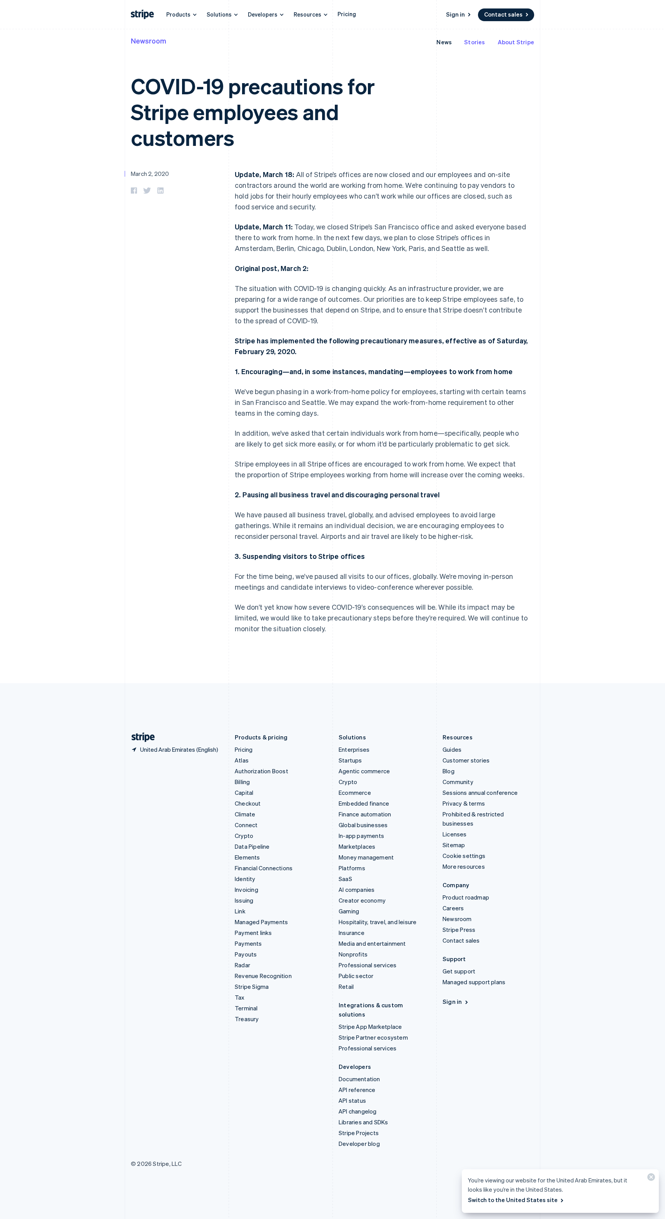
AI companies (356, 889)
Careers (453, 908)
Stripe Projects (359, 1133)
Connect (246, 825)
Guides (452, 749)
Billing (242, 782)
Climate (245, 814)
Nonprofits (353, 954)
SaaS (345, 879)
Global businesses (363, 825)
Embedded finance (364, 803)
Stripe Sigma (252, 986)
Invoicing (246, 889)
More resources (464, 866)
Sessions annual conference (480, 792)
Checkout (248, 803)
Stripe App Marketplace (370, 1026)
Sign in (455, 14)
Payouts (246, 954)
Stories (474, 42)
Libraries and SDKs (363, 1122)
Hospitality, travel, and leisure (377, 922)
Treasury (247, 1019)
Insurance (351, 932)
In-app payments (361, 835)
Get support (459, 971)
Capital (244, 792)
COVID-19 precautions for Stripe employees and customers (253, 111)
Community (458, 782)
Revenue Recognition (263, 976)
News (444, 42)
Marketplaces (357, 846)
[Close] (650, 1178)
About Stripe (516, 42)
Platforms (352, 868)
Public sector (356, 976)
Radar (242, 965)
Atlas (242, 760)
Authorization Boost (261, 771)
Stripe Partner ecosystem (373, 1037)
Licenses (455, 834)
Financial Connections (263, 868)
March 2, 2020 (150, 173)
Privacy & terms (464, 803)
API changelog (358, 1111)
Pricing (347, 13)
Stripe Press (459, 929)
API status (352, 1100)
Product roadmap (466, 897)
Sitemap (454, 845)
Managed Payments (261, 922)
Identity (245, 879)
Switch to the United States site (513, 1200)
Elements (247, 857)
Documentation (359, 1079)
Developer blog (359, 1143)
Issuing (244, 900)
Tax (240, 997)
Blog (448, 771)
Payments (248, 943)
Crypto (244, 835)
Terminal (246, 1008)
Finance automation (365, 814)
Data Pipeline (252, 846)
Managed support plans (474, 982)
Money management (366, 857)
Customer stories (466, 760)
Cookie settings (464, 855)
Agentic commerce (364, 771)
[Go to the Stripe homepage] (140, 737)
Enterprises (354, 749)
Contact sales (503, 14)
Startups (350, 760)
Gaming (349, 911)
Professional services (367, 965)
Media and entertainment (372, 943)
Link (240, 911)
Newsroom (148, 40)
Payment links (253, 932)
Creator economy (362, 900)
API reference (357, 1090)
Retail (346, 986)
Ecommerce (355, 792)
